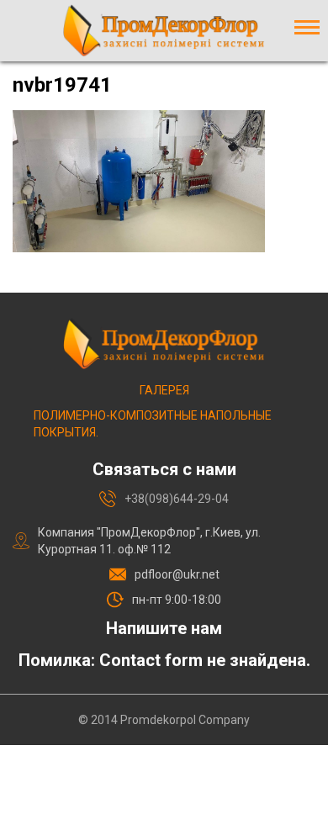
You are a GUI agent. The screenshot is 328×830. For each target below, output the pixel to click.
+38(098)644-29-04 (176, 498)
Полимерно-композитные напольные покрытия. (153, 424)
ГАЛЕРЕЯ (164, 390)
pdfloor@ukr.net (177, 574)
